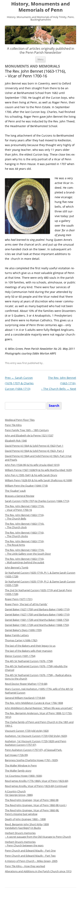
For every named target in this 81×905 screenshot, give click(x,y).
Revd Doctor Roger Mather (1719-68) (26, 684)
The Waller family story (18, 770)
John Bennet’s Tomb (16, 567)
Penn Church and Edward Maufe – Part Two (30, 855)
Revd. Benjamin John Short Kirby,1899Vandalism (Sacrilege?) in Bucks (27, 826)
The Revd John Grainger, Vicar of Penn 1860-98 (31, 800)
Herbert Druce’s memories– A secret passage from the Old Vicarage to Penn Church (38, 834)
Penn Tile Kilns (13, 425)
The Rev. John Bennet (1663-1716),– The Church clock (24, 525)
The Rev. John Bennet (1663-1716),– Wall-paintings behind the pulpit (24, 560)
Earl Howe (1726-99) (16, 755)
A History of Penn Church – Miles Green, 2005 (31, 861)
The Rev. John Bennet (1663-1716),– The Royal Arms (24, 543)
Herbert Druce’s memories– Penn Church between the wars (24, 843)
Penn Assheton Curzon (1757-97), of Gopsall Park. (33, 750)
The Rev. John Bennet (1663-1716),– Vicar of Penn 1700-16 (24, 508)
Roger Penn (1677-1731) (18, 599)
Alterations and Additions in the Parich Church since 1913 (38, 871)
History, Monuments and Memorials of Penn (40, 7)
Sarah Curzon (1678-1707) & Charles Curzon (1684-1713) (19, 383)
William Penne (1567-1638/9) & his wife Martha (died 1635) (38, 470)
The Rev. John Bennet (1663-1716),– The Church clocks (24, 534)
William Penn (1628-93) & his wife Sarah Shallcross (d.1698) (38, 480)
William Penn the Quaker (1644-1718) (26, 485)
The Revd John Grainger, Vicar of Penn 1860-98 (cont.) (35, 805)
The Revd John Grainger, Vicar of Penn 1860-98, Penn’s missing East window (32, 812)
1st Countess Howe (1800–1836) (23, 775)
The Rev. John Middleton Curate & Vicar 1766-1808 (34, 703)
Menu (40, 59)
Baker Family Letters (17, 635)
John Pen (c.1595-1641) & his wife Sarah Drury (31, 475)
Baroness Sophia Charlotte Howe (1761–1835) (31, 760)
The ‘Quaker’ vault (15, 490)
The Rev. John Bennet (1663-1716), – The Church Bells (24, 516)
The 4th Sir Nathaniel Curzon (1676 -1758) (29, 661)
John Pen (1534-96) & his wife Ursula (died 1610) (32, 465)
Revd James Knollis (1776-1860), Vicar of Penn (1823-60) (36, 781)
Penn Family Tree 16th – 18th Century (27, 430)
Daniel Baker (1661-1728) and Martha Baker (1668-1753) (37, 620)
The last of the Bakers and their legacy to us (30, 645)
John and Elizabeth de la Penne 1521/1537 (29, 435)
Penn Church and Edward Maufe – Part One (30, 850)
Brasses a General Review (19, 496)
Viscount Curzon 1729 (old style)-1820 (27, 730)
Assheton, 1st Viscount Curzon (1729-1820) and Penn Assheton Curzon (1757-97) (35, 743)
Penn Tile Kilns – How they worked (25, 866)
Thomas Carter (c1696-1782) (21, 640)
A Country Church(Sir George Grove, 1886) (19, 793)
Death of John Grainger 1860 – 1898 (25, 819)
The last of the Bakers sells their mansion (28, 651)
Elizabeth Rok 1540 (16, 440)
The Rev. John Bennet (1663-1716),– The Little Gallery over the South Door (28, 551)
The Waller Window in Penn (21, 765)
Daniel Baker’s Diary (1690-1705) (23, 630)
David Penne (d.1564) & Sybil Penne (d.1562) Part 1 (34, 445)
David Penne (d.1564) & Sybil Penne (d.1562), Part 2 (34, 451)
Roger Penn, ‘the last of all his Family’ (26, 604)
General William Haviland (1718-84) (25, 698)
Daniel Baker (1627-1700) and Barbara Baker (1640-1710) (37, 609)
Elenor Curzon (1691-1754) (20, 656)
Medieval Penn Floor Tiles (20, 420)
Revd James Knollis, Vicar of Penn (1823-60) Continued (36, 786)
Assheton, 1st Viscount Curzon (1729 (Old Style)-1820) (36, 736)
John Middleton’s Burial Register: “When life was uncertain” (39, 708)
